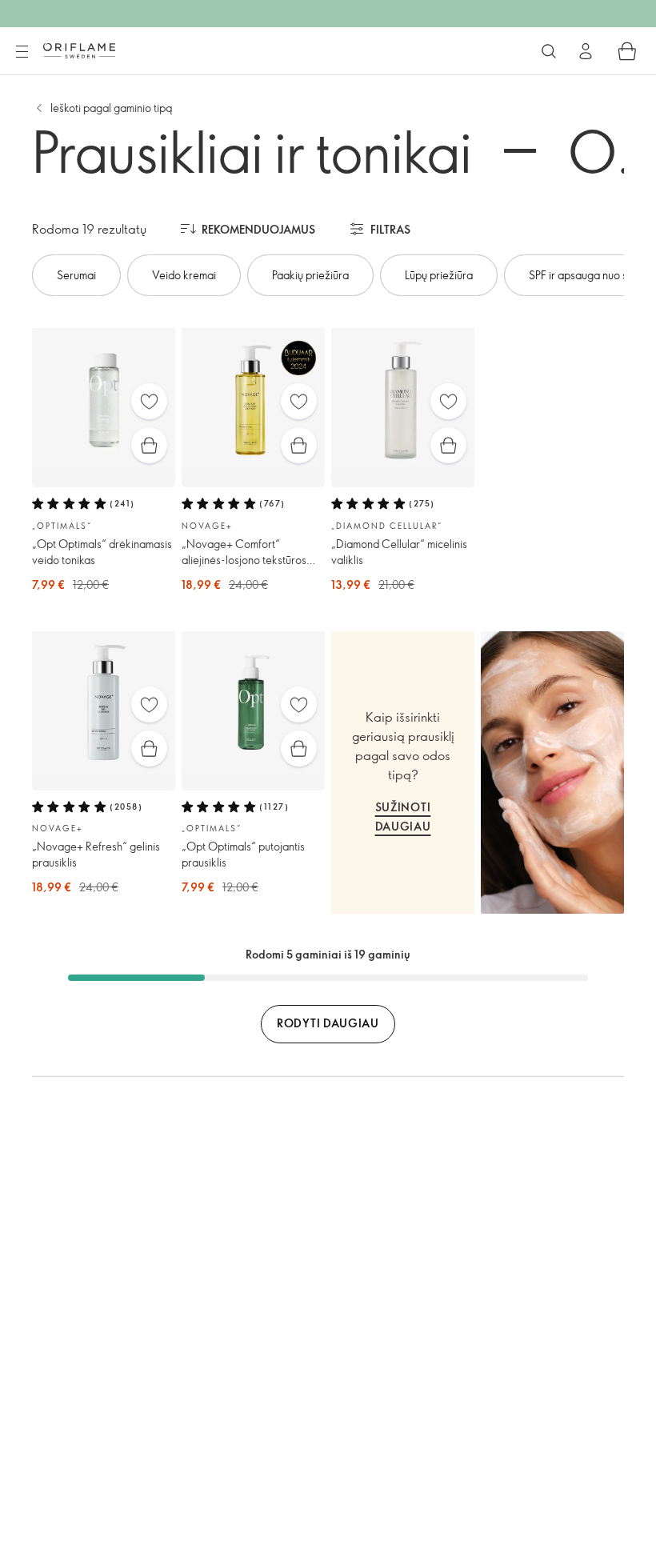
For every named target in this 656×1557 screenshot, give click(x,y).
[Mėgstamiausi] (149, 401)
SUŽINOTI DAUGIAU (403, 817)
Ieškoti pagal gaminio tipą (111, 107)
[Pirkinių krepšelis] (627, 51)
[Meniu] (21, 52)
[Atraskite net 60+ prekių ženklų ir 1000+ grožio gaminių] (549, 51)
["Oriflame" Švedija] (79, 50)
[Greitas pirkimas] (149, 445)
